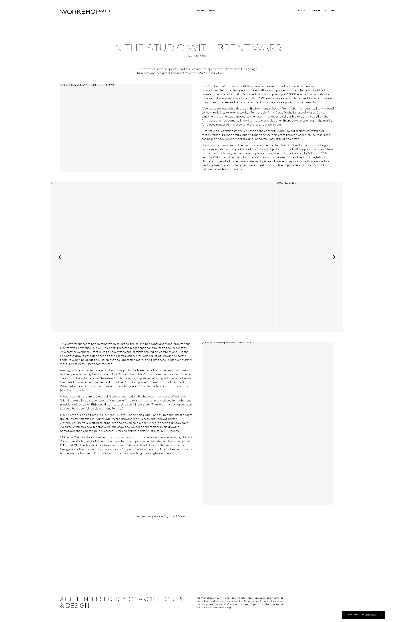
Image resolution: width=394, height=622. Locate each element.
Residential (203, 15)
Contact (329, 22)
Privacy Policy (370, 614)
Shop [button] (212, 10)
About (330, 15)
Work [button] (201, 10)
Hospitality (203, 19)
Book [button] (301, 10)
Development (204, 22)
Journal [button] (315, 10)
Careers (330, 30)
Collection (214, 15)
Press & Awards (325, 26)
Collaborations (217, 19)
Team (331, 19)
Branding (202, 30)
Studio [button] (329, 10)
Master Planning (206, 26)
